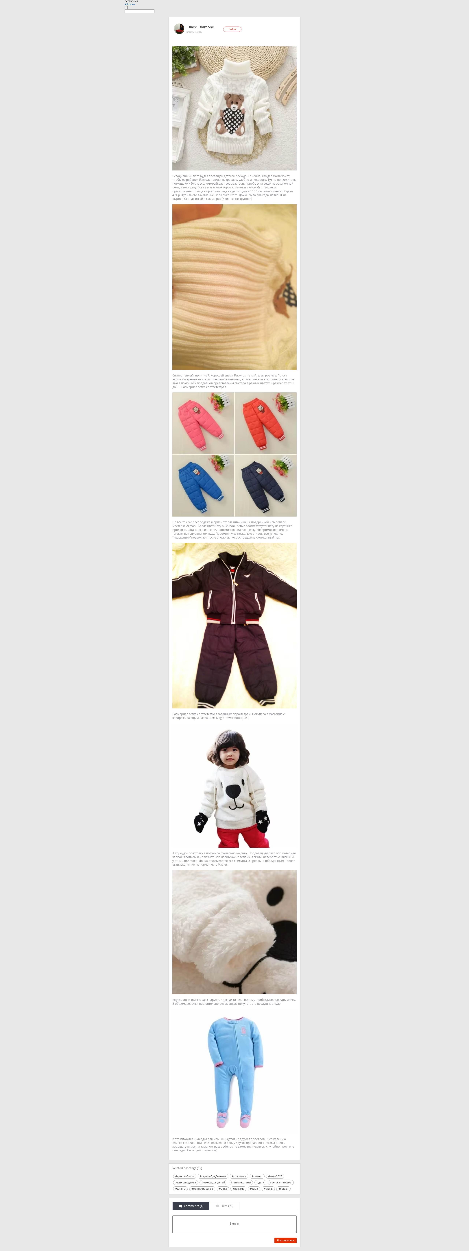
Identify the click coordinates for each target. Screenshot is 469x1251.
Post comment (285, 1240)
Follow (232, 29)
